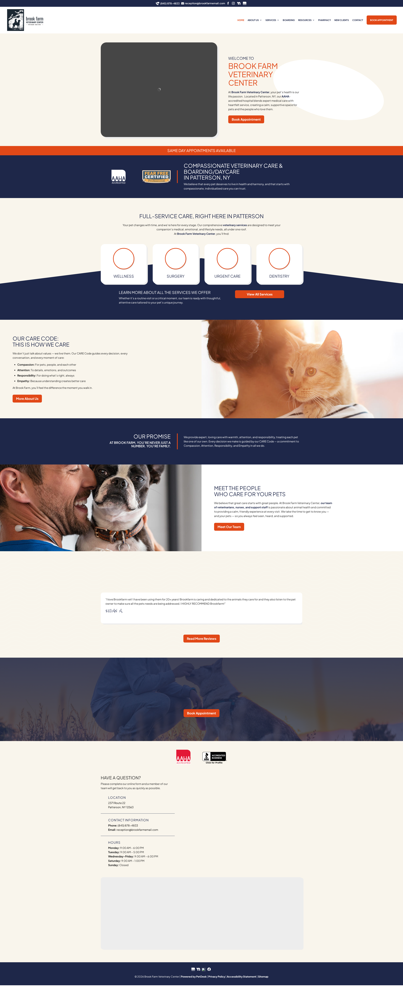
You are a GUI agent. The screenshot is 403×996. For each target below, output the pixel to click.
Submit (198, 857)
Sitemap (263, 976)
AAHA (285, 96)
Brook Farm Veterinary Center (250, 92)
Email (194, 798)
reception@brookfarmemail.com (137, 829)
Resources (305, 20)
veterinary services (235, 225)
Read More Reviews (201, 638)
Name (194, 781)
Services (270, 20)
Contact (357, 20)
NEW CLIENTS (341, 20)
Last (248, 792)
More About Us (27, 398)
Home (240, 20)
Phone (194, 811)
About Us (253, 20)
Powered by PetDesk (194, 976)
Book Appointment (381, 20)
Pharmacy (324, 20)
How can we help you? (204, 824)
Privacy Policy (216, 976)
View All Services (259, 294)
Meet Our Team (229, 527)
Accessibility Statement (241, 976)
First (192, 792)
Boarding (289, 20)
